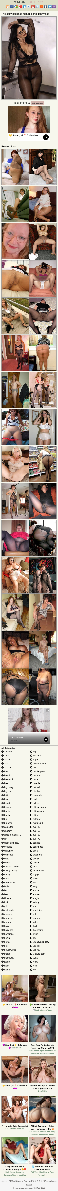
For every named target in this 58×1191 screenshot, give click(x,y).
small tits (37, 910)
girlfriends (9, 910)
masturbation (39, 763)
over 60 (36, 835)
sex (34, 882)
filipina (7, 898)
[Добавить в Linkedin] (24, 6)
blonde (7, 803)
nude (35, 799)
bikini (7, 795)
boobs (7, 811)
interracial (9, 958)
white (35, 962)
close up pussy (11, 843)
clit (5, 839)
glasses (8, 914)
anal (6, 755)
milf (34, 767)
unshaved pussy (40, 942)
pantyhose (37, 847)
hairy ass (8, 930)
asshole (8, 767)
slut (34, 906)
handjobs (9, 934)
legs (34, 751)
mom (35, 779)
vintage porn (38, 954)
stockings (37, 918)
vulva (35, 958)
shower (36, 894)
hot (5, 946)
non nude (37, 795)
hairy (6, 926)
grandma (8, 918)
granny (7, 922)
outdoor (36, 819)
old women (38, 811)
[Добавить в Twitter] (50, 6)
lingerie (36, 759)
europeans (9, 882)
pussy (35, 862)
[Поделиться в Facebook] (12, 6)
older (35, 815)
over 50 (36, 831)
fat (5, 890)
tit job (35, 934)
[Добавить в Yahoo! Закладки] (54, 6)
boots (7, 815)
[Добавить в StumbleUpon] (41, 6)
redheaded (38, 870)
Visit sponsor (37, 103)
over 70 (36, 839)
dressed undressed (13, 866)
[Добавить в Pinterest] (33, 6)
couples (8, 847)
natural (36, 787)
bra (5, 819)
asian (7, 759)
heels (7, 938)
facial (7, 886)
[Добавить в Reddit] (37, 6)
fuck (6, 902)
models (36, 775)
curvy (7, 862)
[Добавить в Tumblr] (45, 6)
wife (34, 965)
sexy (34, 886)
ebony (7, 874)
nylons (35, 803)
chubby (8, 831)
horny (7, 942)
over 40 (36, 827)
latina (7, 969)
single (35, 898)
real (34, 866)
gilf (5, 906)
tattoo (35, 922)
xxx (34, 969)
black (7, 799)
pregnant (37, 855)
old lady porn (39, 807)
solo (34, 914)
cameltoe (8, 827)
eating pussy (10, 870)
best (6, 783)
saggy (35, 874)
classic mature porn (14, 835)
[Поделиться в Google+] (20, 6)
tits (34, 938)
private (36, 858)
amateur (8, 751)
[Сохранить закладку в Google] (16, 6)
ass (6, 763)
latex (6, 965)
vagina (36, 950)
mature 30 (37, 823)
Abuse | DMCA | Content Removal (17, 1181)
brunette (8, 823)
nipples (36, 791)
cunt (6, 858)
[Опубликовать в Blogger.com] (7, 6)
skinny (35, 902)
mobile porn (38, 771)
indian (7, 954)
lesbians (36, 755)
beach (7, 775)
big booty (8, 787)
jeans (7, 962)
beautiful (8, 779)
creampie (9, 851)
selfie (35, 878)
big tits (7, 791)
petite (35, 851)
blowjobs (8, 807)
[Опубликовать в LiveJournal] (28, 6)
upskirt (35, 946)
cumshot (8, 855)
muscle (36, 783)
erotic (7, 878)
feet (6, 894)
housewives (10, 950)
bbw (6, 771)
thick (34, 926)
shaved (36, 890)
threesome (37, 930)
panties (36, 843)
